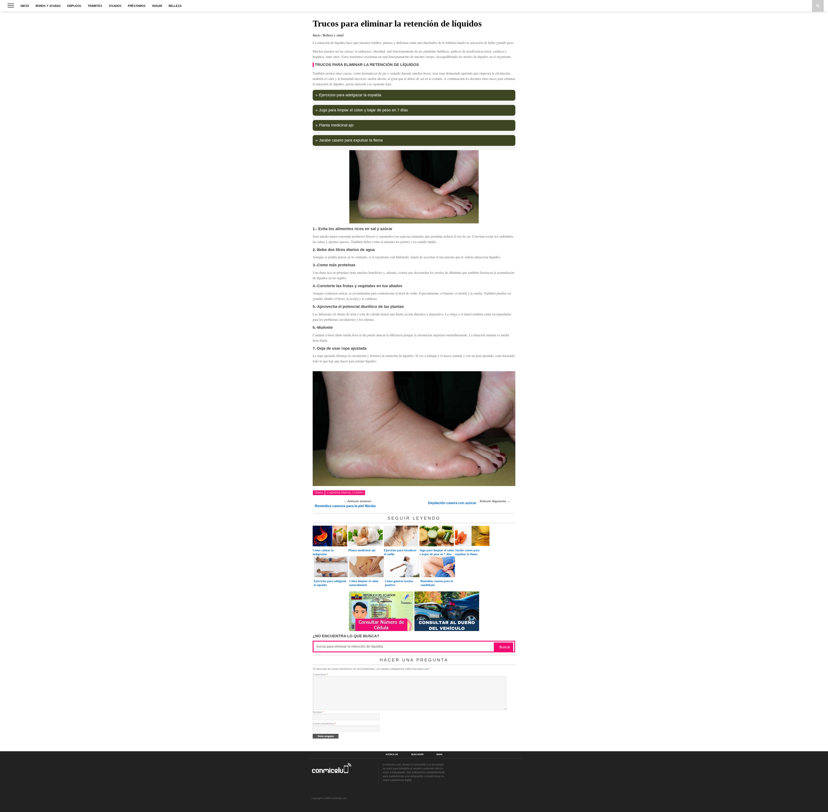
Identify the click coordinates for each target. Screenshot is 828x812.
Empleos (74, 6)
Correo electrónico (324, 723)
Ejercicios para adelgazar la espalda (350, 95)
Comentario (320, 674)
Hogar (157, 6)
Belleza (175, 6)
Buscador (417, 754)
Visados (115, 6)
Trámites (95, 6)
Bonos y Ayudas (48, 6)
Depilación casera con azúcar (452, 503)
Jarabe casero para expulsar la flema (351, 140)
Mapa (439, 754)
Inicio (24, 6)
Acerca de (392, 754)
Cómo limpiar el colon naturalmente (363, 583)
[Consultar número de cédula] (381, 630)
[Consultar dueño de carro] (446, 630)
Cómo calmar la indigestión (323, 552)
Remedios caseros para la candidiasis (436, 583)
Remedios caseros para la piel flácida (345, 506)
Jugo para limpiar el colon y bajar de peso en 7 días (363, 110)
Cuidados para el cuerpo (345, 492)
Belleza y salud (333, 35)
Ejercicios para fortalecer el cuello (400, 552)
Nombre (318, 712)
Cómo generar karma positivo (399, 583)
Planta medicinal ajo (336, 125)
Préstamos (137, 6)
